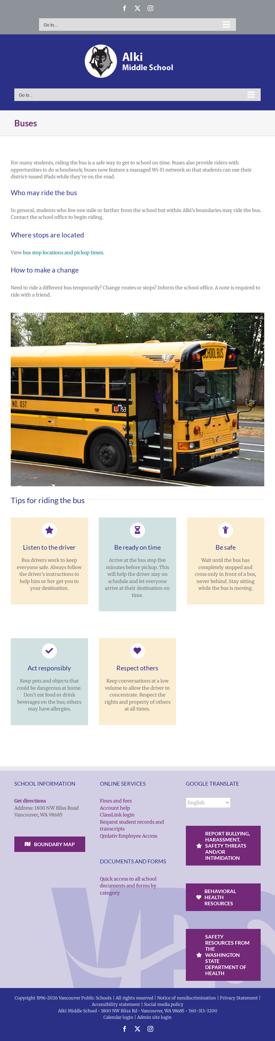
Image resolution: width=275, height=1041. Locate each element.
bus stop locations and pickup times (63, 253)
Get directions (30, 801)
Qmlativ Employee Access (128, 836)
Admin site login (154, 1017)
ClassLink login (117, 815)
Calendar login (118, 1017)
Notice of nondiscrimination (186, 998)
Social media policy (163, 1004)
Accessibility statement (116, 1004)
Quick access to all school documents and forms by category (128, 886)
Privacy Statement (239, 998)
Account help (115, 808)
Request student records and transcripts (132, 825)
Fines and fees (116, 801)
